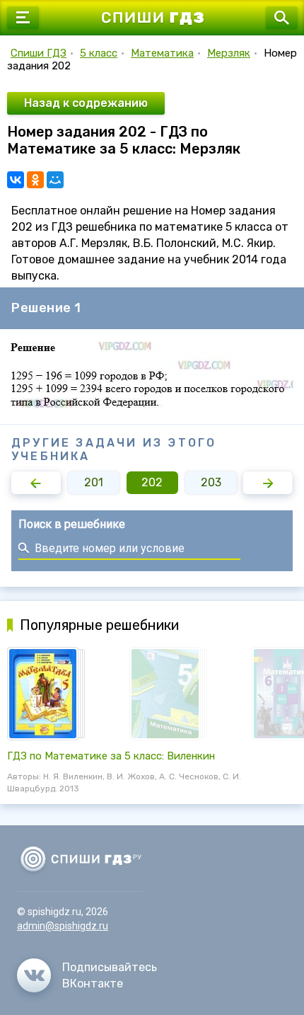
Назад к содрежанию (86, 103)
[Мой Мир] (55, 179)
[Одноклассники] (35, 179)
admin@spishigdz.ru (62, 925)
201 (93, 482)
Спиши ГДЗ (38, 53)
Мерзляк (228, 53)
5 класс (98, 53)
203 (211, 482)
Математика (162, 53)
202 (152, 482)
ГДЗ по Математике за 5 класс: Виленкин (111, 756)
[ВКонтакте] (15, 179)
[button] (36, 482)
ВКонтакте (92, 983)
